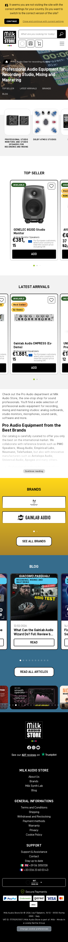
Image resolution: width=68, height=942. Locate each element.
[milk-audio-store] (9, 38)
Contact (34, 856)
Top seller (8, 88)
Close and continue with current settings (43, 21)
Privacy (34, 830)
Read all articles (34, 671)
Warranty (34, 825)
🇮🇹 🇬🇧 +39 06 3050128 (34, 865)
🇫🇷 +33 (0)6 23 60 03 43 (34, 869)
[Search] (61, 34)
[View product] (34, 203)
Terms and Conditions (34, 807)
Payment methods (34, 821)
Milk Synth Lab (34, 785)
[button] (20, 660)
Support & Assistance (34, 851)
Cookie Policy (34, 834)
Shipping (34, 812)
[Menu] (62, 43)
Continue (12, 21)
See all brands (34, 541)
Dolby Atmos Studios (44, 139)
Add (34, 254)
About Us (34, 776)
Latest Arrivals (28, 88)
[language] (22, 43)
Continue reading (34, 471)
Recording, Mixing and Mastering (29, 581)
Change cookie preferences (34, 929)
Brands (46, 88)
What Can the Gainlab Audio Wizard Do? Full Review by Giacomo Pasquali (33, 632)
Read (34, 642)
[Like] (51, 186)
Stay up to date (34, 860)
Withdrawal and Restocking (34, 816)
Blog (5, 94)
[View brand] (34, 502)
